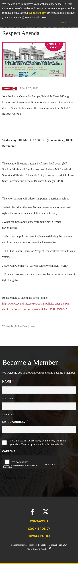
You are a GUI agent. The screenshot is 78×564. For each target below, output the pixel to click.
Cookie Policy (39, 529)
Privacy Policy (39, 536)
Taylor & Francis (39, 549)
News (7, 88)
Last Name (8, 414)
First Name (8, 398)
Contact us (39, 521)
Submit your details (14, 477)
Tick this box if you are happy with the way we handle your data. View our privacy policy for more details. (38, 442)
